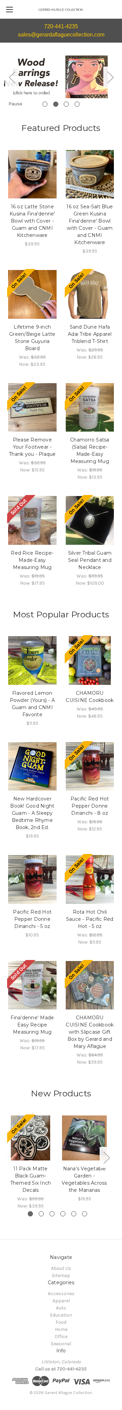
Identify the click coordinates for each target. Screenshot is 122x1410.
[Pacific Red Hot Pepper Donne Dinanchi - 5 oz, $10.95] (32, 879)
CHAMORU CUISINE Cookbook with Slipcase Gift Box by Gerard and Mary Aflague (90, 1032)
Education (61, 1315)
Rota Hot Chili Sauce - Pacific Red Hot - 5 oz (90, 919)
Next (110, 77)
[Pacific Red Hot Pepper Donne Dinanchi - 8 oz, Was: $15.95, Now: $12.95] (90, 766)
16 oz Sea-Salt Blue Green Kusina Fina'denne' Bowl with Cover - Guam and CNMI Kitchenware (89, 224)
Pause (15, 104)
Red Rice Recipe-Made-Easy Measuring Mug (32, 560)
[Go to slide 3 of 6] (52, 1213)
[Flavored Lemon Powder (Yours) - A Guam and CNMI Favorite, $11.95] (32, 660)
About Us (61, 1268)
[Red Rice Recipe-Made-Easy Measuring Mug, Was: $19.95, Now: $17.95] (32, 520)
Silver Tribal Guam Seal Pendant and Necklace (90, 560)
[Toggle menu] (9, 9)
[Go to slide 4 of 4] (77, 104)
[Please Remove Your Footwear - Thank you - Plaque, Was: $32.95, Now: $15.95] (32, 407)
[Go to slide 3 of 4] (66, 104)
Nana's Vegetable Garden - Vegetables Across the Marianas (84, 1179)
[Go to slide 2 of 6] (41, 1213)
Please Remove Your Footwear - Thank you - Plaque (32, 447)
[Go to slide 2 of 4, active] (55, 104)
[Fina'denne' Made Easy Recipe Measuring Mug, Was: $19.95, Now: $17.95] (32, 985)
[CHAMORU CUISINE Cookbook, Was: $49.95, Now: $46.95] (90, 660)
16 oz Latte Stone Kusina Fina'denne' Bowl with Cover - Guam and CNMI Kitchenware (32, 221)
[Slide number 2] (61, 77)
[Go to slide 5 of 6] (73, 1213)
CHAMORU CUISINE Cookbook (90, 696)
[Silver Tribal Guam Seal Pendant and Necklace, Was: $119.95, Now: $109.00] (90, 520)
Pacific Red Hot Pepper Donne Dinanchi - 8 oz (89, 806)
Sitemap (61, 1275)
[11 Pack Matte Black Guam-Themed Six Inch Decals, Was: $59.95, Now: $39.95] (30, 1137)
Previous (12, 77)
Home (61, 1329)
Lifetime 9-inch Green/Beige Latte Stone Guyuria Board (32, 337)
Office (61, 1336)
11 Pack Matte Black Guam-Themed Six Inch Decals (30, 1179)
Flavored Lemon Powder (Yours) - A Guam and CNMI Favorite (32, 704)
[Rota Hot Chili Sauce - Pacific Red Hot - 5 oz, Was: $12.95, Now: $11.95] (90, 879)
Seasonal (61, 1344)
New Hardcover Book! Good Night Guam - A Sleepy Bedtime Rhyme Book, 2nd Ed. (32, 813)
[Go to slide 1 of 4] (44, 104)
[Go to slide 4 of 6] (62, 1213)
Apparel (61, 1301)
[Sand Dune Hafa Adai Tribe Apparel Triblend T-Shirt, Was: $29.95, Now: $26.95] (90, 294)
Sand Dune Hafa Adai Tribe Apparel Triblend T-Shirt (90, 334)
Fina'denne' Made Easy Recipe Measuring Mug (32, 1025)
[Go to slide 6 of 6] (84, 1213)
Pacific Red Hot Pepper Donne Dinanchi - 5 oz (32, 919)
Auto (61, 1308)
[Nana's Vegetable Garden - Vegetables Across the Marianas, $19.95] (84, 1137)
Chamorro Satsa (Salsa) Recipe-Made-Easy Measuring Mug (89, 450)
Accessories (61, 1293)
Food (61, 1322)
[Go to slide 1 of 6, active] (30, 1213)
